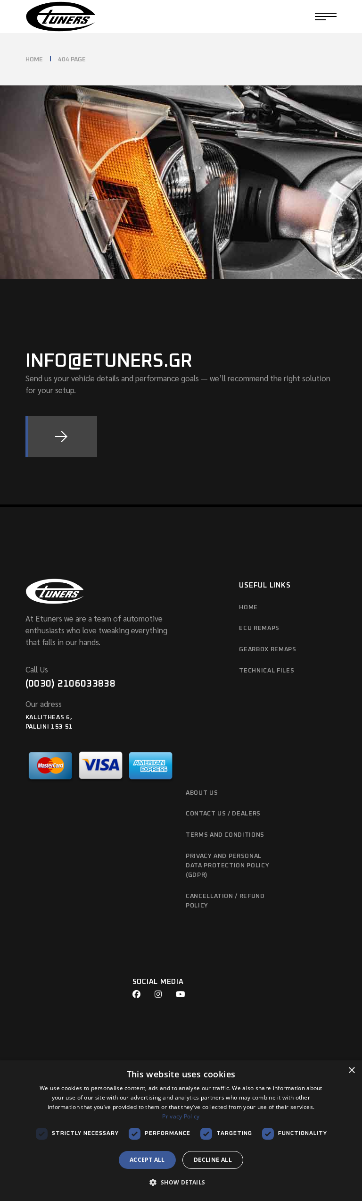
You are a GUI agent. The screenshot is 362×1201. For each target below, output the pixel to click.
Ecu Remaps (259, 628)
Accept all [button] (147, 1160)
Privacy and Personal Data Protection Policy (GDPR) (227, 865)
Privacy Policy (180, 1116)
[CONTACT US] (61, 436)
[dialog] (181, 1130)
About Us (202, 793)
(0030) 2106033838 (70, 684)
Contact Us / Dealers (223, 814)
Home (248, 608)
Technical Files (266, 671)
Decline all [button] (213, 1160)
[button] (180, 1183)
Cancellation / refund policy (225, 901)
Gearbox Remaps (267, 650)
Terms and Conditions (225, 835)
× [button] (351, 1070)
